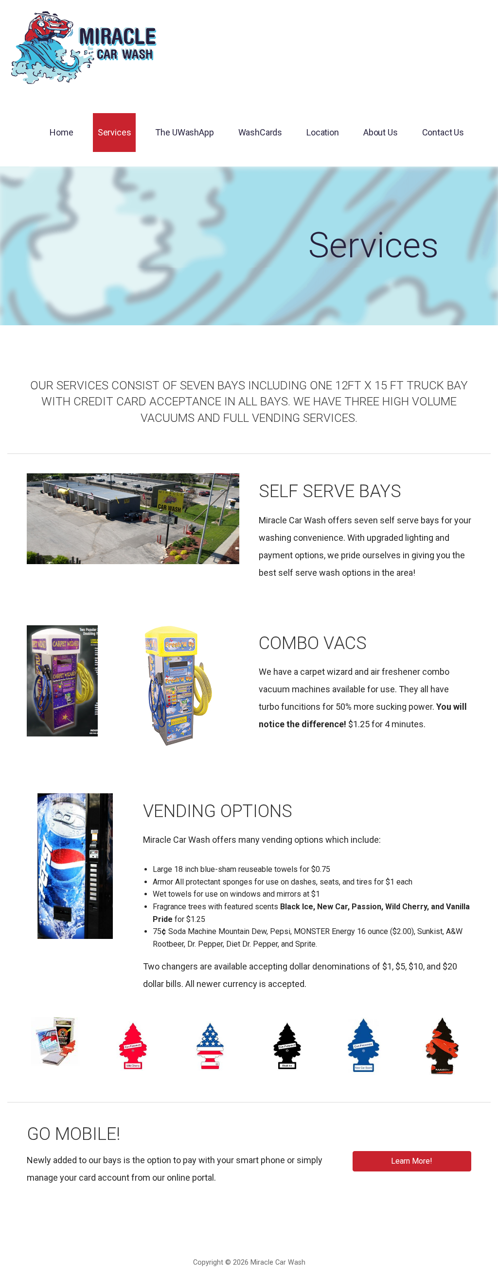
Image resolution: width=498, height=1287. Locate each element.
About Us (380, 132)
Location (322, 132)
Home (61, 132)
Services (114, 132)
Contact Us (443, 132)
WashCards (260, 132)
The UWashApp (184, 132)
